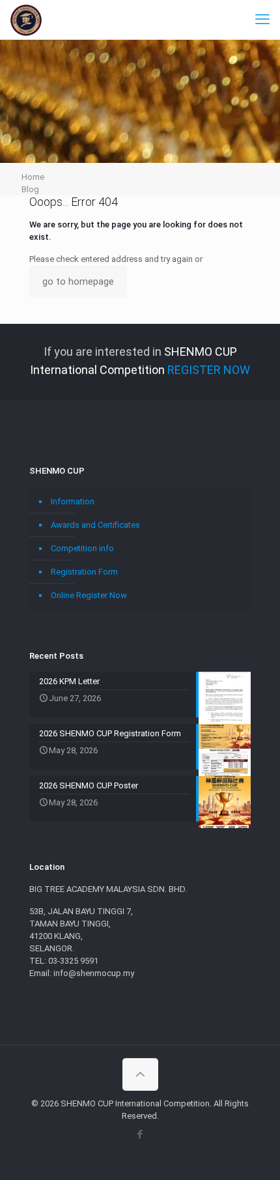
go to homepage (78, 281)
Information (72, 501)
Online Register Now (89, 595)
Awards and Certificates (95, 525)
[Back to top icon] (140, 1074)
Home (32, 177)
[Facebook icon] (140, 1134)
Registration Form (84, 572)
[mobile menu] (262, 19)
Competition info (82, 548)
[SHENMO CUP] (26, 19)
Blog (30, 189)
